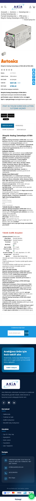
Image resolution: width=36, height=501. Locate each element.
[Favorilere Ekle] (33, 70)
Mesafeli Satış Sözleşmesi (11, 423)
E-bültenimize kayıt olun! (18, 327)
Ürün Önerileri (21, 129)
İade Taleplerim (8, 446)
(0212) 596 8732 (13, 472)
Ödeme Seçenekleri (8, 129)
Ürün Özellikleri (7, 125)
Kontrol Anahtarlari (7, 205)
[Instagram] (9, 403)
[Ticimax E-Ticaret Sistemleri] (18, 500)
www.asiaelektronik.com (12, 218)
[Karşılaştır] (33, 76)
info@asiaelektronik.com (16, 467)
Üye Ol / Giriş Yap (8, 434)
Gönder (26, 333)
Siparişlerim (6, 437)
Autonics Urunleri (7, 202)
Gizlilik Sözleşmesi (8, 420)
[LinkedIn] (14, 403)
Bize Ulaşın (12, 478)
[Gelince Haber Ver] (33, 83)
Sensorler (5, 199)
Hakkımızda (6, 414)
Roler (3, 203)
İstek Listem (7, 440)
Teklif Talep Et (11, 367)
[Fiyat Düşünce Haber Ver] (33, 80)
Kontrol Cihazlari (6, 200)
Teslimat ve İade (8, 417)
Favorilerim (6, 443)
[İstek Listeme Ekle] (33, 73)
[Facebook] (4, 403)
